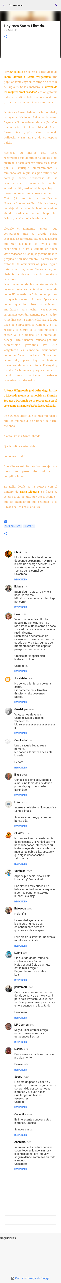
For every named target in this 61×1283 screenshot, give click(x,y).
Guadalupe (21, 709)
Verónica (19, 870)
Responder (20, 579)
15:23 (25, 1077)
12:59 (24, 552)
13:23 (23, 614)
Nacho (18, 1049)
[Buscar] (56, 5)
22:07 (29, 871)
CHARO (19, 833)
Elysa (17, 774)
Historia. (29, 526)
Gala (17, 614)
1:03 (32, 1025)
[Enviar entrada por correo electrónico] (6, 523)
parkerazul (20, 987)
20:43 (24, 802)
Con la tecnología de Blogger (32, 1278)
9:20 (26, 1049)
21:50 (27, 833)
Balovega (20, 908)
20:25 (24, 775)
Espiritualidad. (13, 526)
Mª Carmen (21, 1024)
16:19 (30, 678)
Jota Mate (20, 678)
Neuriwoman (16, 5)
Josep (18, 1076)
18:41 (31, 709)
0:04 (30, 987)
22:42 (29, 909)
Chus (17, 552)
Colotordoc (21, 740)
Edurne (18, 586)
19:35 (29, 1114)
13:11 (26, 587)
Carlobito (19, 1114)
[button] (6, 37)
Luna (17, 802)
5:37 (28, 1142)
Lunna (18, 952)
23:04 (25, 953)
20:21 (31, 740)
